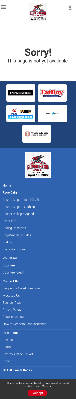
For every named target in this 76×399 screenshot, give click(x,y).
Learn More (41, 386)
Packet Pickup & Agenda (19, 214)
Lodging (8, 242)
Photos (7, 347)
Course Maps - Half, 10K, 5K (21, 200)
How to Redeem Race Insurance (24, 324)
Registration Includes (17, 235)
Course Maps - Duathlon (19, 207)
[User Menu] (70, 7)
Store (6, 361)
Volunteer (9, 265)
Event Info (9, 221)
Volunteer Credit (13, 272)
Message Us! (12, 295)
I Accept (37, 393)
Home (7, 185)
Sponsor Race (12, 302)
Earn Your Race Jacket (18, 354)
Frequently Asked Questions (21, 288)
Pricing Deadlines (14, 228)
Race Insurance (13, 317)
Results (8, 340)
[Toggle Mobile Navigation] (3, 7)
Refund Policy (12, 309)
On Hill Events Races (17, 370)
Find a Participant (14, 249)
